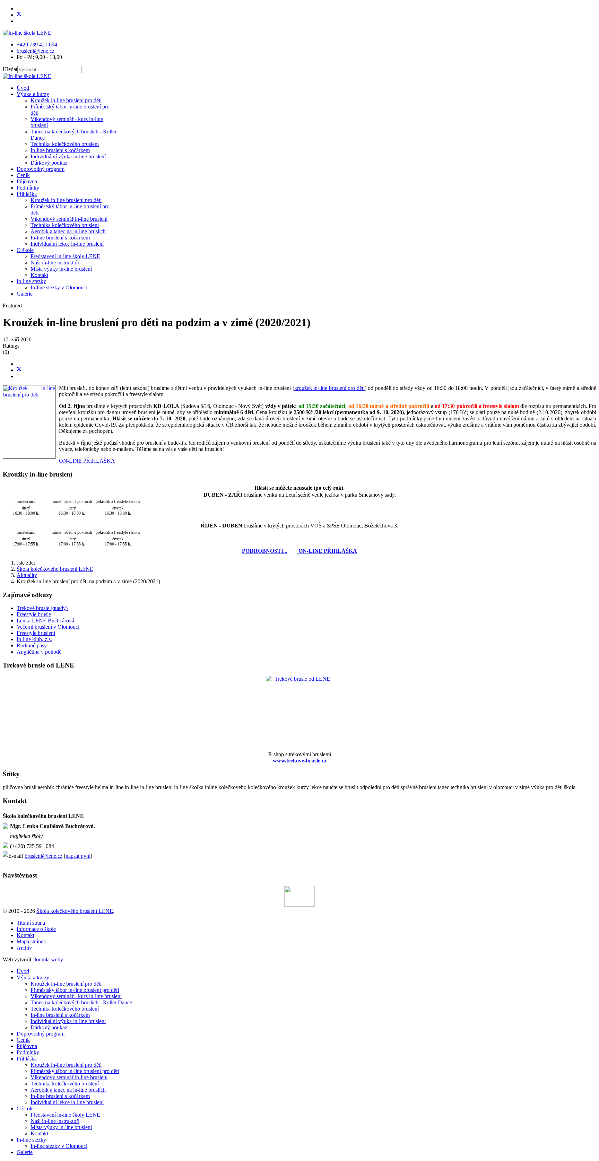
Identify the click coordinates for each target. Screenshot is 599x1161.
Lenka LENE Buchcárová (45, 620)
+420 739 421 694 (37, 44)
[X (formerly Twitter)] (19, 370)
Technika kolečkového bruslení (65, 144)
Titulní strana (31, 923)
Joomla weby (48, 959)
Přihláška (27, 194)
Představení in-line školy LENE (65, 256)
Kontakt (39, 275)
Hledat (10, 69)
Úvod (23, 88)
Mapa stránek (31, 941)
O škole (25, 250)
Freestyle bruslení (36, 633)
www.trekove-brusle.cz (300, 760)
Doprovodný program (40, 169)
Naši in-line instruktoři (55, 262)
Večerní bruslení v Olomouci (48, 627)
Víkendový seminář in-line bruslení (69, 219)
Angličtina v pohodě (39, 652)
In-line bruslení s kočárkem (60, 150)
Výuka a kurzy (33, 94)
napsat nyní (78, 856)
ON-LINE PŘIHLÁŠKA (87, 461)
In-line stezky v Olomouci (59, 287)
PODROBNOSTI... (264, 551)
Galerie (25, 294)
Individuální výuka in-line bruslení (68, 156)
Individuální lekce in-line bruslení (67, 244)
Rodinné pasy (32, 645)
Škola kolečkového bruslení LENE (74, 911)
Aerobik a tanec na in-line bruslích (68, 231)
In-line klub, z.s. (34, 639)
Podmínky (28, 188)
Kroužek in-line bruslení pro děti (66, 100)
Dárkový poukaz (49, 163)
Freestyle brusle (34, 614)
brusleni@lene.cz (35, 51)
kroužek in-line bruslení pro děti (329, 388)
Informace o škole (36, 929)
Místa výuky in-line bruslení (61, 269)
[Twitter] (19, 15)
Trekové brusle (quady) (42, 608)
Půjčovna (27, 181)
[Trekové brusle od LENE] (299, 709)
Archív (24, 948)
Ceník (23, 175)
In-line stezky (31, 281)
